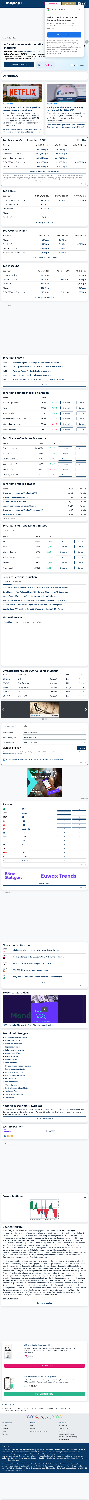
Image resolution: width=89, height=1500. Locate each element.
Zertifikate (12, 38)
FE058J (5, 687)
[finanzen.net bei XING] (52, 1417)
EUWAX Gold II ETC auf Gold (14, 501)
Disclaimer (62, 1431)
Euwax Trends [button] (44, 883)
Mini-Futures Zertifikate (15, 1075)
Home (4, 38)
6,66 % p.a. (81, 292)
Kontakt (4, 1426)
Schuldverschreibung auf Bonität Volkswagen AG (23, 510)
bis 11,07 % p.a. (42, 153)
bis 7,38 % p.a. (61, 149)
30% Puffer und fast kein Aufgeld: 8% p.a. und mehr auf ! (29, 596)
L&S (23, 841)
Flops (14, 530)
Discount (66, 403)
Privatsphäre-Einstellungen (68, 1437)
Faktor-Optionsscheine (14, 1050)
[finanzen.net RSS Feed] (61, 1417)
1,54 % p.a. (45, 217)
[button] (52, 4)
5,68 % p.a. (63, 240)
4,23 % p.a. (45, 200)
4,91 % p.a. (45, 283)
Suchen (82, 748)
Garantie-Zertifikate (13, 1053)
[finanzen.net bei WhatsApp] (57, 1417)
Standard (25, 726)
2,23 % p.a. (45, 292)
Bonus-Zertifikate (12, 1040)
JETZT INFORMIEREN (44, 1365)
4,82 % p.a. (63, 252)
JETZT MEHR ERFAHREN (44, 1394)
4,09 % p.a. (81, 244)
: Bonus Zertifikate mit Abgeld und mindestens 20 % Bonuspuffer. (33, 604)
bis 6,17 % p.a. (42, 162)
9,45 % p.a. (45, 204)
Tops (6, 530)
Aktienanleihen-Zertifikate (16, 1037)
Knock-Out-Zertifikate (14, 1072)
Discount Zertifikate (9, 1408)
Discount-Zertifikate (13, 1043)
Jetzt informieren (19, 64)
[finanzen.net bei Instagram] (28, 1417)
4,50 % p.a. (44, 252)
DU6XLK (6, 679)
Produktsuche (8, 733)
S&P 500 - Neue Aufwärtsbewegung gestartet (31, 970)
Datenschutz (63, 1428)
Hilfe (32, 1426)
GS (23, 817)
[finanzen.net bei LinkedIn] (47, 1417)
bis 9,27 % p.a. (61, 153)
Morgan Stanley (10, 726)
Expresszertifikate (12, 1047)
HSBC (24, 825)
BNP (24, 809)
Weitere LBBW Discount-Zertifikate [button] (44, 171)
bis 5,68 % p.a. (61, 162)
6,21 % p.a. (44, 240)
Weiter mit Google (64, 35)
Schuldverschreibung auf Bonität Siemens (20, 506)
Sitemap (5, 1434)
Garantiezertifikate (52, 1408)
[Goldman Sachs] (5, 817)
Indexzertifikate (11, 1063)
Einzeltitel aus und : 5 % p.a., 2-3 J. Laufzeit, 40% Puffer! (33, 609)
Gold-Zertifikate (11, 1056)
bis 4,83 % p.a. (80, 162)
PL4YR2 (6, 691)
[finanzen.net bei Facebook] (32, 1417)
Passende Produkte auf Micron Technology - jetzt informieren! (38, 379)
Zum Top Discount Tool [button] (44, 297)
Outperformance (12, 1085)
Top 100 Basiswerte (10, 742)
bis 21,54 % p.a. (42, 158)
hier (65, 752)
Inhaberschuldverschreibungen (18, 1066)
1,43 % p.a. (65, 279)
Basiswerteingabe (9, 737)
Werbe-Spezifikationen (38, 1431)
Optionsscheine (22, 622)
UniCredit (26, 829)
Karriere (5, 1428)
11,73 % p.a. (81, 275)
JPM (23, 833)
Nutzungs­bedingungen (67, 1434)
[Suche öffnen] (79, 4)
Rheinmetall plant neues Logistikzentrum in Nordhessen (36, 362)
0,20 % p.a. (63, 200)
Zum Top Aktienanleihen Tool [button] (44, 258)
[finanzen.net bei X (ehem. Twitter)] (42, 1417)
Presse (4, 1431)
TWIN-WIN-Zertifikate (14, 1094)
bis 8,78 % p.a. (42, 149)
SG (23, 849)
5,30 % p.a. (81, 279)
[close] (79, 9)
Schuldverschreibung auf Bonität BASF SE (20, 493)
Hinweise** (25, 181)
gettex (24, 813)
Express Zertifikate (21, 1410)
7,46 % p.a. (81, 288)
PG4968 (6, 683)
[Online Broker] (15, 5)
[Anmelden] (84, 4)
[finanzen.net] (14, 3)
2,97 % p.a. (45, 209)
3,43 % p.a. (63, 248)
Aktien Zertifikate (38, 1408)
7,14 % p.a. (63, 244)
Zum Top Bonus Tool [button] (44, 222)
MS (23, 844)
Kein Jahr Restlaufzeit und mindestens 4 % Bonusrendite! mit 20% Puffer (35, 600)
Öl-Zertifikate (10, 1078)
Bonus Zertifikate (24, 1408)
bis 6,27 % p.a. (42, 166)
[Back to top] (83, 1497)
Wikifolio (25, 860)
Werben (33, 1428)
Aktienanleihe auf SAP (12, 514)
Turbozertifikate (12, 1091)
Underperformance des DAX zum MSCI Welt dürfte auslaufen (38, 367)
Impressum (63, 1426)
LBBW (24, 837)
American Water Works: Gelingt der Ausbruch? (32, 371)
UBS (23, 852)
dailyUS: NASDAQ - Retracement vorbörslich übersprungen (37, 977)
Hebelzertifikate (11, 1059)
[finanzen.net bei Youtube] (37, 1417)
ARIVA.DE (83, 1468)
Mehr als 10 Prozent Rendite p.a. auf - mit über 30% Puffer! (35, 588)
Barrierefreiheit (64, 1439)
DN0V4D (6, 696)
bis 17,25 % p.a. (61, 158)
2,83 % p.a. (45, 288)
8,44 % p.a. (44, 244)
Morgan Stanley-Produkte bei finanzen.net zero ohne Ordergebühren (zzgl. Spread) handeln (35, 759)
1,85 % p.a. (45, 279)
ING (23, 821)
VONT (24, 856)
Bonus (81, 403)
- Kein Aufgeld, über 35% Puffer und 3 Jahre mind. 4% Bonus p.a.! (35, 592)
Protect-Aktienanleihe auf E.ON (16, 497)
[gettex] (5, 813)
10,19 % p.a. (81, 283)
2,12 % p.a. (65, 292)
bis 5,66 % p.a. (61, 166)
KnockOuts (37, 622)
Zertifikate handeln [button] (44, 1303)
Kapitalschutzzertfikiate (15, 1069)
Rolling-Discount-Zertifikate (16, 1088)
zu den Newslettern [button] (44, 1118)
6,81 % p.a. (45, 275)
